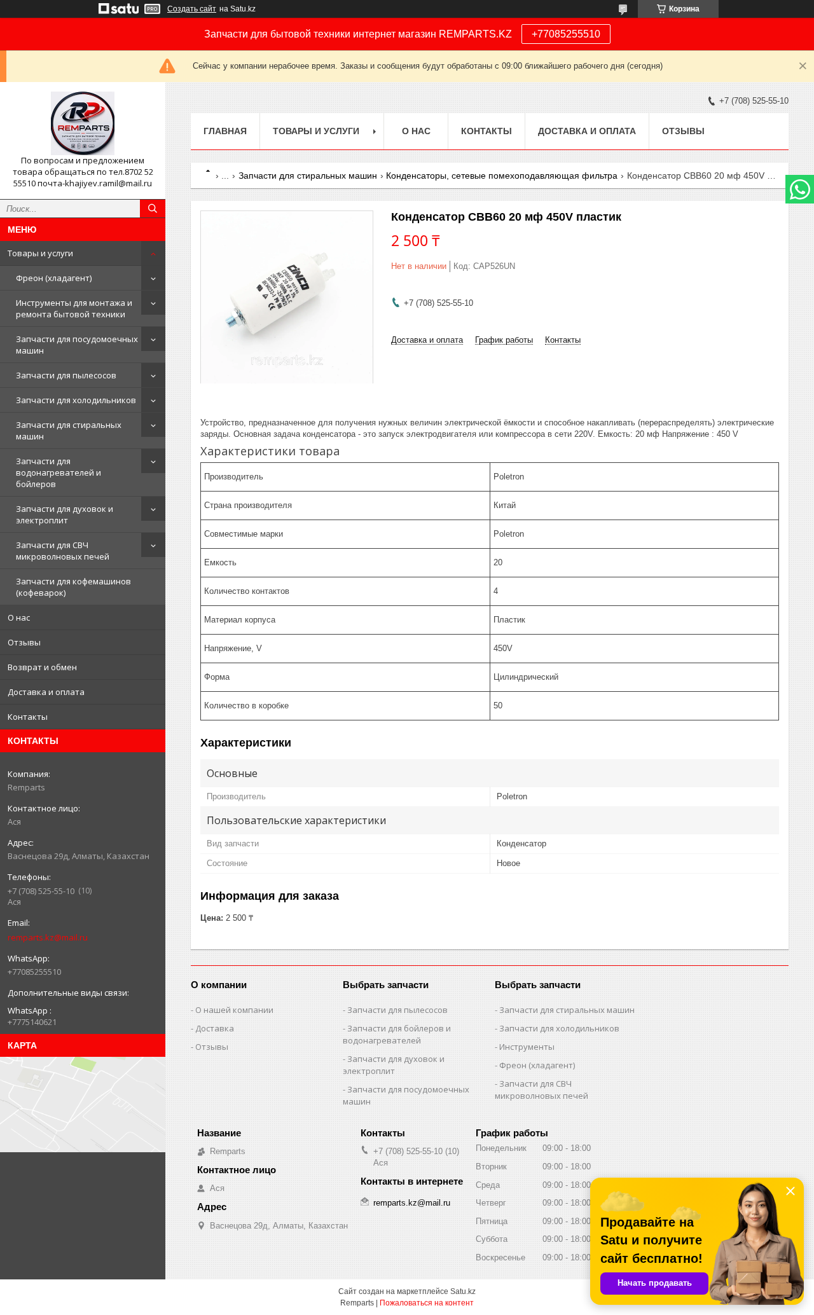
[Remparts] (83, 123)
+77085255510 (566, 34)
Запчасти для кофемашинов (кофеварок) (73, 586)
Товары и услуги (40, 253)
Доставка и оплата (46, 692)
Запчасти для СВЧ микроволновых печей (62, 550)
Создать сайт (191, 8)
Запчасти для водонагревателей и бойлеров (58, 472)
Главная (225, 131)
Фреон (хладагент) (54, 278)
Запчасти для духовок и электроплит (64, 514)
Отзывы (24, 642)
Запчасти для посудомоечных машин (77, 344)
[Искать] (152, 208)
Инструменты (527, 1046)
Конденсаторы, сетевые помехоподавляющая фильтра (501, 175)
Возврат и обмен (42, 667)
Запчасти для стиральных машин (68, 430)
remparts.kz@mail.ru (48, 937)
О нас (19, 617)
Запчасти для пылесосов (66, 375)
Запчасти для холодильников (76, 400)
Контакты (28, 716)
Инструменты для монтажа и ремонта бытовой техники (74, 308)
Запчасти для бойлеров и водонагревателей (397, 1034)
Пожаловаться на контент (427, 1302)
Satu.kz (463, 1291)
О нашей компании (234, 1010)
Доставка (214, 1028)
